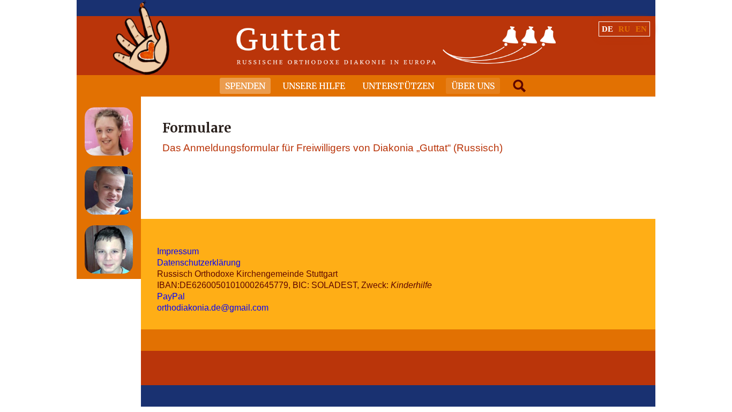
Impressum (178, 251)
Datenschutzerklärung (199, 262)
